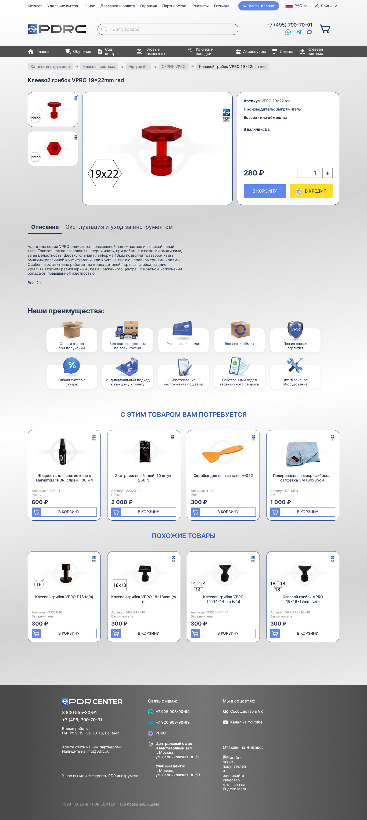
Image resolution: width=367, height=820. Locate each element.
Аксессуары (254, 51)
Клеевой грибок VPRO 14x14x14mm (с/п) (223, 599)
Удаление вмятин (63, 5)
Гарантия (148, 5)
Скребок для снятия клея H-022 (223, 475)
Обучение (82, 51)
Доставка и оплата (117, 5)
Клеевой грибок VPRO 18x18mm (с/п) (143, 599)
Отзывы (221, 5)
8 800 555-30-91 (79, 712)
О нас (90, 5)
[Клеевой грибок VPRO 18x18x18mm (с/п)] (302, 575)
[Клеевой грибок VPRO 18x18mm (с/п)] (143, 575)
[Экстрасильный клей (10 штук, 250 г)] (143, 453)
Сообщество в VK (246, 711)
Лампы (286, 51)
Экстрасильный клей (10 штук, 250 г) (143, 477)
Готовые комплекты (155, 51)
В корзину (265, 191)
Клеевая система (315, 51)
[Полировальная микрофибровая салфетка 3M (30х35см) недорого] (302, 453)
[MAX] (309, 32)
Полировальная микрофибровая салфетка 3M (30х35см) (303, 477)
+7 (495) (289, 25)
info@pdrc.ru (98, 751)
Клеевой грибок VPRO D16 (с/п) (64, 596)
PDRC (161, 733)
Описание (45, 227)
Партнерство (174, 5)
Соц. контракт (113, 51)
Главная (44, 51)
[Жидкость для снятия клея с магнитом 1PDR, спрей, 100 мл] (64, 453)
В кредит (315, 191)
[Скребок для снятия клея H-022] (223, 453)
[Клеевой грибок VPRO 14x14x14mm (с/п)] (223, 575)
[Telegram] (298, 32)
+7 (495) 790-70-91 (82, 719)
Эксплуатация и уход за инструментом (119, 227)
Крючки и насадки (204, 51)
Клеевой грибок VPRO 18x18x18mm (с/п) (303, 599)
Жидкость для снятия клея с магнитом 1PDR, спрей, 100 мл (64, 477)
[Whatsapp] (288, 32)
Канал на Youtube (246, 722)
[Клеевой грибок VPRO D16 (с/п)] (64, 575)
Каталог (35, 5)
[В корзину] (324, 28)
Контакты (200, 5)
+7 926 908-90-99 (173, 711)
